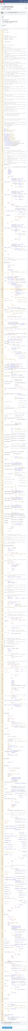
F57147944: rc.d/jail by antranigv (11, 21)
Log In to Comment (7, 1027)
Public (9, 9)
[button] (27, 1)
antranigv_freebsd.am (13, 12)
